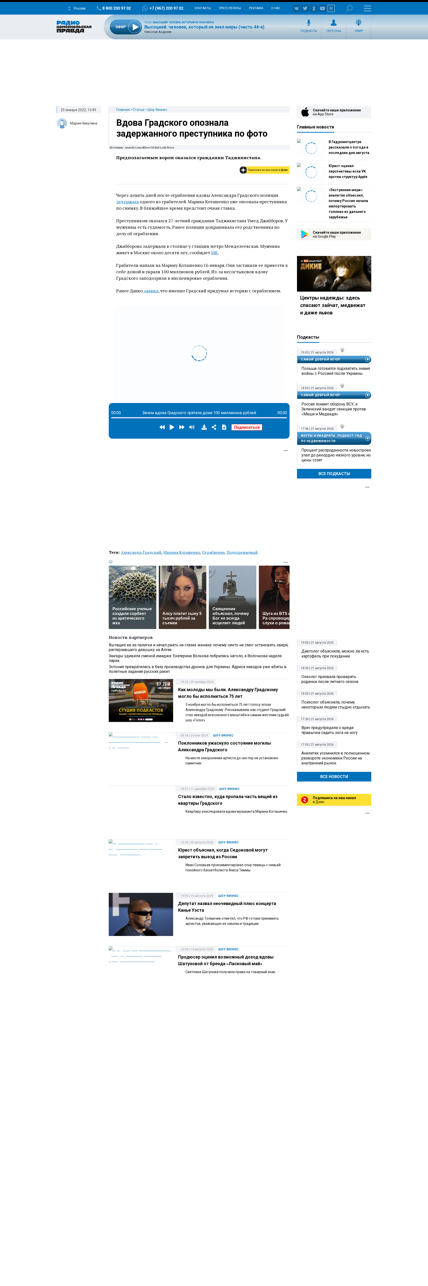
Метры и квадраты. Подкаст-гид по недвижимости (331, 438)
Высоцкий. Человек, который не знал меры (183, 22)
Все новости (334, 776)
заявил (150, 291)
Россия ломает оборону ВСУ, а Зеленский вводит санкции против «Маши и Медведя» (333, 409)
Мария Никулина (83, 123)
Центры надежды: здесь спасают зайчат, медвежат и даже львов (333, 305)
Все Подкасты (334, 473)
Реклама (256, 8)
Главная (123, 110)
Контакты (203, 8)
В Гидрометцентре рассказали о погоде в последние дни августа (349, 147)
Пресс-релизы (230, 8)
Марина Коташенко (181, 552)
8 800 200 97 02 (116, 8)
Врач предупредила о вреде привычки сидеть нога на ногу (329, 730)
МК (214, 252)
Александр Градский (141, 552)
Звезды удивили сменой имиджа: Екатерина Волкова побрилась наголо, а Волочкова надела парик (195, 658)
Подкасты (308, 31)
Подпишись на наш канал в (268, 170)
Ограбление (213, 552)
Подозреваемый (242, 552)
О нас (275, 8)
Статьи (138, 110)
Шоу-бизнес (157, 110)
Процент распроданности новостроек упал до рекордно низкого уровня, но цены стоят (336, 455)
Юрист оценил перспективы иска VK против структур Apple (348, 171)
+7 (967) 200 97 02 (166, 8)
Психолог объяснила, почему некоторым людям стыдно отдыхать (335, 704)
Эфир (358, 31)
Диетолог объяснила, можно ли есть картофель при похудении (335, 653)
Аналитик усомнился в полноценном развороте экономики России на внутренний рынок (335, 758)
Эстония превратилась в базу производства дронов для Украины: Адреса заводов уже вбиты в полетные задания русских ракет (198, 669)
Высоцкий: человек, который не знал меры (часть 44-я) (204, 26)
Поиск (349, 8)
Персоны (334, 31)
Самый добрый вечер (320, 359)
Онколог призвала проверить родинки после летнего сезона (329, 679)
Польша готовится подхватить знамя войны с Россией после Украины (335, 371)
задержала (127, 201)
